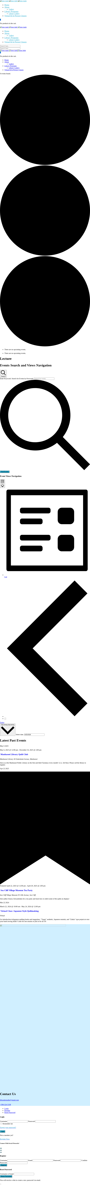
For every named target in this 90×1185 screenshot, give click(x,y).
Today (2, 722)
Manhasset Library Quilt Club (14, 754)
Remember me (8, 1124)
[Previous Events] (47, 716)
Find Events (5, 472)
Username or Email (6, 1174)
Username (3, 1121)
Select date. (20, 734)
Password (31, 1121)
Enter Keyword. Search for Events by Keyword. (17, 379)
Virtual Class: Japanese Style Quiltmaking (20, 911)
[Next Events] (5, 719)
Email (30, 1160)
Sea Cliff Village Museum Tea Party (17, 890)
